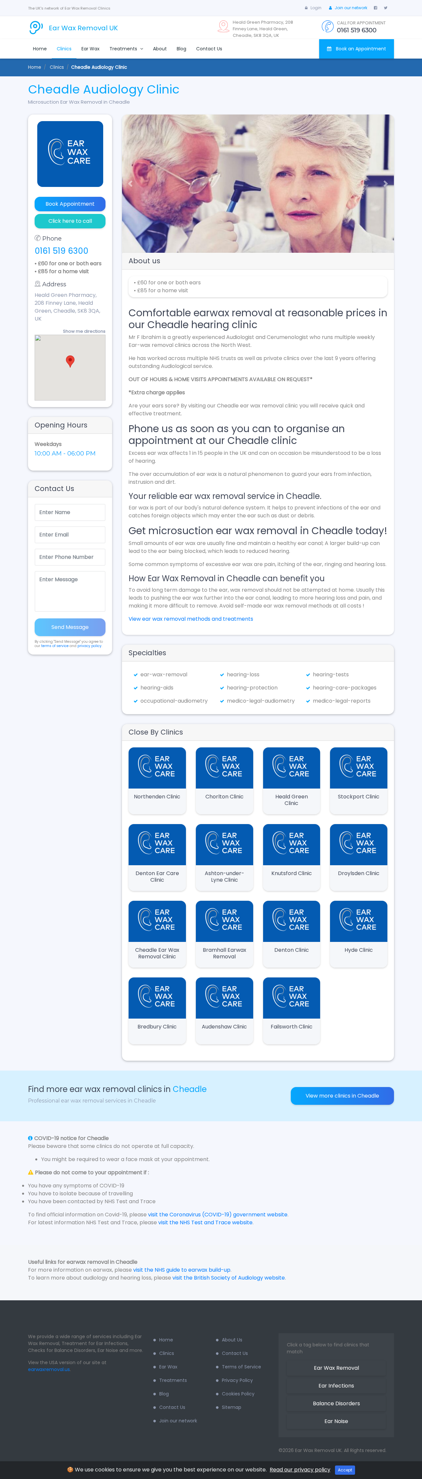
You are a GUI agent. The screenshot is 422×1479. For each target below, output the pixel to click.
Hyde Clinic (359, 950)
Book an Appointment (360, 48)
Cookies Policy (238, 1393)
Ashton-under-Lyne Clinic (224, 876)
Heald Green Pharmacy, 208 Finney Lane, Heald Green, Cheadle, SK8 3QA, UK (67, 307)
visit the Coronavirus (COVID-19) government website (217, 1214)
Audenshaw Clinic (224, 1026)
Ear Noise (336, 1421)
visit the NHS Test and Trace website (205, 1222)
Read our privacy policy (300, 1469)
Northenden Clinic (157, 796)
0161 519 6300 (61, 251)
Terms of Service (241, 1366)
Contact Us (209, 48)
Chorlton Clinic (224, 796)
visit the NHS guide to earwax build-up (181, 1270)
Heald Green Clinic (291, 800)
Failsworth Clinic (292, 1026)
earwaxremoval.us (49, 1369)
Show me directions (84, 331)
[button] (128, 184)
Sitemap (231, 1407)
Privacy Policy (237, 1380)
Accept (345, 1470)
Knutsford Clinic (291, 873)
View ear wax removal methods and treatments (191, 619)
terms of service (55, 645)
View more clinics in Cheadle (342, 1096)
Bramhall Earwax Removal (224, 953)
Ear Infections (336, 1385)
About (160, 48)
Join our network (351, 8)
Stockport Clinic (358, 796)
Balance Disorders (336, 1403)
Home (40, 48)
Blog (181, 48)
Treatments (123, 48)
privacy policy (89, 645)
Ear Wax (90, 48)
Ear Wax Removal (336, 1368)
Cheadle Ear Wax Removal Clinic (157, 953)
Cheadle (190, 1089)
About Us (232, 1339)
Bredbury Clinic (157, 1026)
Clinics (64, 48)
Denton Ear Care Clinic (157, 876)
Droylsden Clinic (358, 873)
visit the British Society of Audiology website (228, 1278)
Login (316, 8)
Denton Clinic (291, 950)
